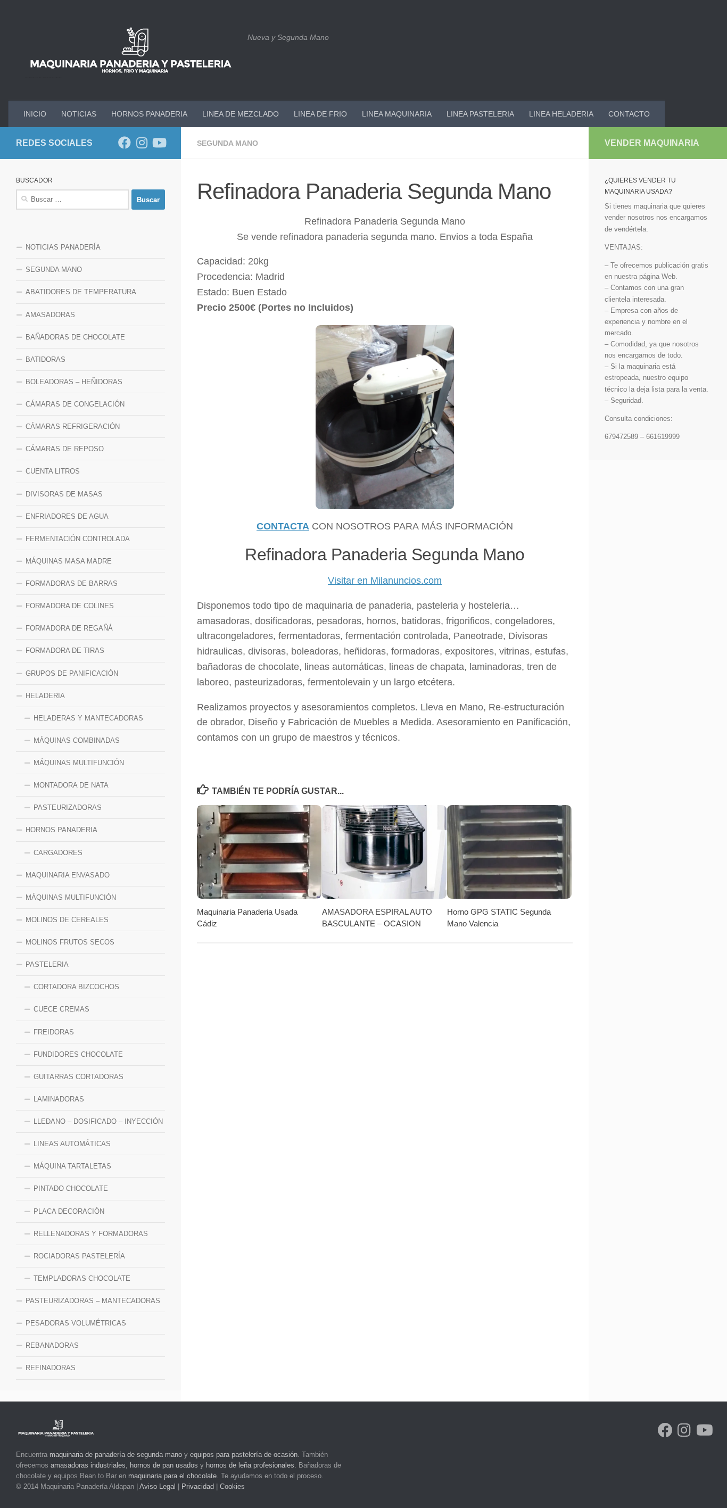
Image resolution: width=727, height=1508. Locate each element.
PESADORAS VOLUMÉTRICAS (76, 1323)
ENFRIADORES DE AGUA (67, 516)
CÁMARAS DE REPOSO (65, 449)
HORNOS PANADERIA (149, 114)
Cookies (232, 1486)
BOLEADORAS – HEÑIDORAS (74, 382)
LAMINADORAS (59, 1099)
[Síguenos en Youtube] (158, 142)
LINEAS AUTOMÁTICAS (72, 1144)
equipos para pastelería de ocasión (244, 1455)
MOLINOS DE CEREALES (67, 920)
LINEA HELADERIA (561, 114)
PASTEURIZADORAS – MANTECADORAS (93, 1301)
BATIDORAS (45, 359)
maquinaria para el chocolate (172, 1476)
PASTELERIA (47, 964)
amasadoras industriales (88, 1465)
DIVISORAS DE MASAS (64, 494)
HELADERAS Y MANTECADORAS (88, 718)
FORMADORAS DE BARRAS (72, 583)
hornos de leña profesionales (250, 1465)
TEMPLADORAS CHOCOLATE (82, 1278)
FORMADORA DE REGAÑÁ (69, 628)
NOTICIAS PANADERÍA (63, 247)
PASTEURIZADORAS (68, 807)
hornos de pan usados (164, 1465)
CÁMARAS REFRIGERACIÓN (73, 426)
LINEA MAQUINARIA (397, 114)
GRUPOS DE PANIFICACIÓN (72, 673)
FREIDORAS (54, 1032)
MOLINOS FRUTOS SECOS (70, 942)
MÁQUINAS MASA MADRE (69, 561)
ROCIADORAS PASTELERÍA (79, 1256)
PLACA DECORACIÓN (69, 1211)
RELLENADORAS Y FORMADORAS (91, 1234)
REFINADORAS (51, 1368)
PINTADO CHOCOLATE (71, 1188)
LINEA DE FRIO (320, 114)
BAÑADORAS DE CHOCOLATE (75, 337)
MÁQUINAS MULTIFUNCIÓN (79, 763)
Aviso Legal (157, 1486)
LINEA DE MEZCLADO (240, 114)
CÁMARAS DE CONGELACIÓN (75, 404)
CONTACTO (629, 114)
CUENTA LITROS (53, 471)
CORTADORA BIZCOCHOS (76, 987)
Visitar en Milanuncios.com (385, 580)
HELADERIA (45, 696)
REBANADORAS (52, 1345)
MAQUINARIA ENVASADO (68, 875)
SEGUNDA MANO (227, 143)
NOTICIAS (78, 114)
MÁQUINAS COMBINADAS (77, 740)
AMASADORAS (50, 315)
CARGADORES (58, 853)
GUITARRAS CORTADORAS (78, 1077)
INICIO (34, 114)
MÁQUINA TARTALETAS (72, 1166)
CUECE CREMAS (61, 1009)
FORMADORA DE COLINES (70, 606)
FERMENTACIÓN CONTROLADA (78, 539)
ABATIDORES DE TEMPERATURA (81, 292)
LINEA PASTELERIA (480, 114)
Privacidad (197, 1486)
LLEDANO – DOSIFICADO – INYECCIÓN (98, 1121)
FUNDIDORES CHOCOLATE (78, 1054)
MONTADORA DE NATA (71, 785)
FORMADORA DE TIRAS (65, 650)
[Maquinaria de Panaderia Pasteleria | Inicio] (130, 50)
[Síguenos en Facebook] (124, 142)
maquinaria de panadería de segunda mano (115, 1455)
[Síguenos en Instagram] (141, 142)
